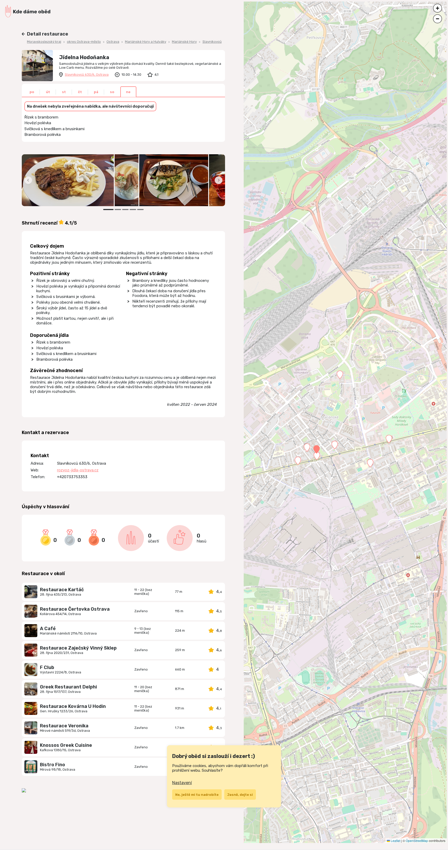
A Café (48, 628)
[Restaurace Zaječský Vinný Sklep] (30, 650)
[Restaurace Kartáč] (30, 591)
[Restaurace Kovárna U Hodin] (30, 708)
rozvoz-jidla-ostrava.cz (78, 470)
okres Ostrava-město (84, 42)
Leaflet (395, 840)
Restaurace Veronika (64, 726)
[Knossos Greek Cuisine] (30, 747)
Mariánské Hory (184, 42)
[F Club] (30, 669)
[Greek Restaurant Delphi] (30, 688)
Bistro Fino (52, 765)
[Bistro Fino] (30, 766)
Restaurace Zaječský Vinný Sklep (78, 648)
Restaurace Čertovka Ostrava (75, 609)
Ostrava (113, 42)
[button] (316, 449)
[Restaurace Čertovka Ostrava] (30, 611)
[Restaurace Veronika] (30, 727)
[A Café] (30, 630)
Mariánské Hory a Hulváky (145, 42)
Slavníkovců (212, 42)
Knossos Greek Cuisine (66, 745)
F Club (47, 667)
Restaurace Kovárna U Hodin (73, 706)
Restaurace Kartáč (62, 590)
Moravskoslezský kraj (44, 42)
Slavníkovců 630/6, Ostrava (87, 74)
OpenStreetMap (417, 840)
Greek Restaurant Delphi (68, 687)
